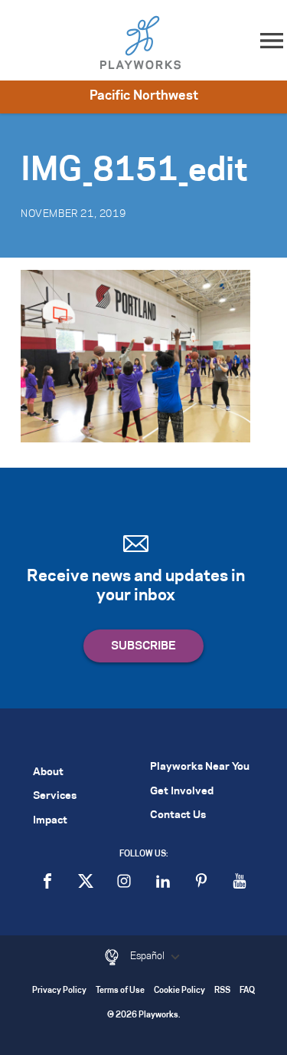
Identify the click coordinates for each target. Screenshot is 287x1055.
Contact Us (178, 815)
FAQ (247, 991)
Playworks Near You (199, 767)
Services (55, 796)
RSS (222, 991)
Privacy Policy (59, 991)
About (48, 772)
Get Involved (182, 792)
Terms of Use (120, 991)
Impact (50, 821)
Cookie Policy (179, 991)
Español (148, 956)
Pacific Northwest (144, 96)
